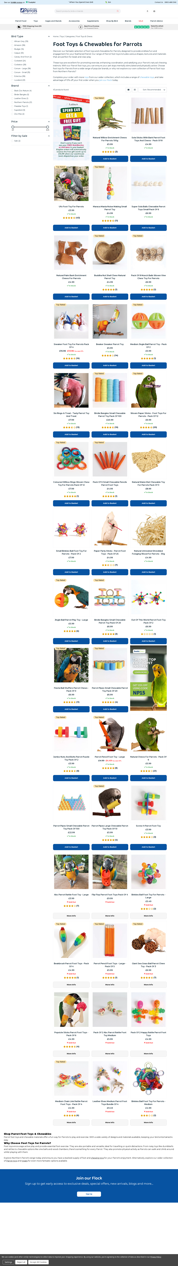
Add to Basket (71, 572)
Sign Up (89, 1194)
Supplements (93, 21)
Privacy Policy (155, 1257)
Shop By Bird (112, 21)
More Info (71, 916)
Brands (128, 21)
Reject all (21, 1262)
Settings (8, 1262)
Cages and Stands (53, 21)
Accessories (74, 21)
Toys (36, 21)
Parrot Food (20, 21)
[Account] (147, 12)
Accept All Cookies (38, 1262)
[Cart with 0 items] (154, 12)
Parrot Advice (156, 21)
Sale (141, 21)
